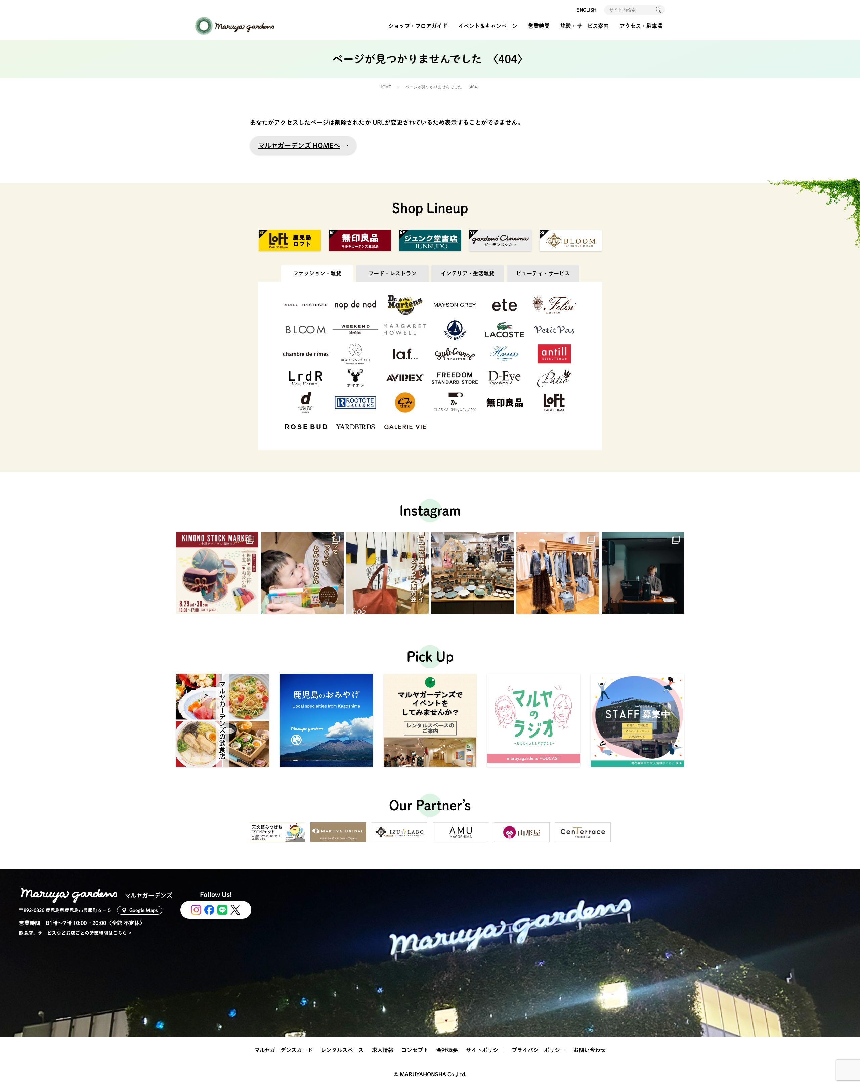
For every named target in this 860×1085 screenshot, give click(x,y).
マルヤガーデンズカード (283, 1050)
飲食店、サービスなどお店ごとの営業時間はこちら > (75, 933)
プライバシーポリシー (538, 1050)
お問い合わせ (589, 1050)
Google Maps (143, 910)
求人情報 (382, 1050)
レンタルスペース (342, 1050)
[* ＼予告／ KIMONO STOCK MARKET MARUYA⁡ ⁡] (217, 573)
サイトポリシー (485, 1050)
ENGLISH (586, 10)
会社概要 (447, 1050)
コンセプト (414, 1050)
